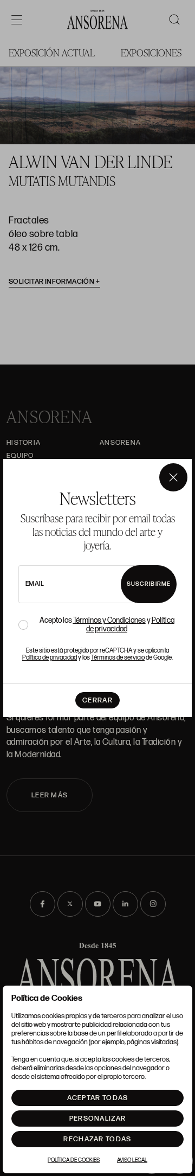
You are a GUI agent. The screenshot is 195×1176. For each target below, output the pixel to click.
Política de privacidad (49, 658)
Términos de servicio (118, 658)
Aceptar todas (97, 1098)
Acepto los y (107, 625)
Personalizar (97, 1118)
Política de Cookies (74, 1160)
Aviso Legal (132, 1160)
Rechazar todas (97, 1139)
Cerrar (97, 700)
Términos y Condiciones (109, 620)
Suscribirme (149, 583)
